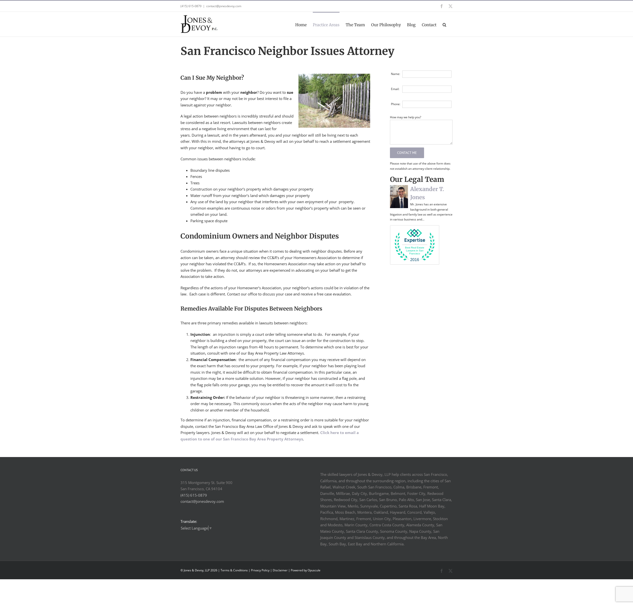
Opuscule (314, 570)
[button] (444, 24)
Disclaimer (280, 570)
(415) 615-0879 (194, 495)
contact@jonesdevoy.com (223, 6)
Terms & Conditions (234, 570)
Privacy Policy (260, 570)
